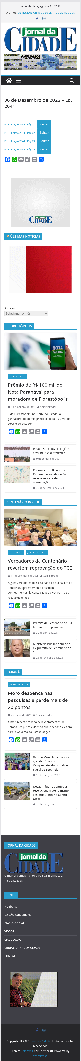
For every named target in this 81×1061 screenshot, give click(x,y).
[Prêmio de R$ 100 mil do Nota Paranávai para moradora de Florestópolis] (40, 351)
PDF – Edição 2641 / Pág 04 (19, 149)
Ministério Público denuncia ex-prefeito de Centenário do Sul (52, 648)
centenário (15, 552)
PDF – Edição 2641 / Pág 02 (19, 133)
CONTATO (10, 956)
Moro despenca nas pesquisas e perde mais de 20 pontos (38, 700)
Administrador (48, 406)
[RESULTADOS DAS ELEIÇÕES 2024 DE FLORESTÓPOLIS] (17, 454)
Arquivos (9, 308)
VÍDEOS (9, 931)
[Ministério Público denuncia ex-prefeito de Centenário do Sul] (17, 650)
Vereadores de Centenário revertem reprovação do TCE (40, 564)
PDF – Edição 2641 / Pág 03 (19, 141)
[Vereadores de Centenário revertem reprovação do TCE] (40, 527)
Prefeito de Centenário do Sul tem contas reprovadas (52, 625)
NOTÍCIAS (10, 906)
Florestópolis (17, 376)
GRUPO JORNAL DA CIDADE (22, 948)
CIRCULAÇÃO (12, 939)
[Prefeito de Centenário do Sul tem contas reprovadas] (17, 628)
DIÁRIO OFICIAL (14, 923)
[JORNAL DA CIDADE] (33, 855)
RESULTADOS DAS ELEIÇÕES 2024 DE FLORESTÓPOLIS (51, 451)
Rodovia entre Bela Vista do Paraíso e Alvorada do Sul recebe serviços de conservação (51, 476)
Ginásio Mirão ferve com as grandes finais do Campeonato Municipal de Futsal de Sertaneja (51, 763)
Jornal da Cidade (36, 552)
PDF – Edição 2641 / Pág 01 (19, 124)
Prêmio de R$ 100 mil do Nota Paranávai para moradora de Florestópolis (38, 392)
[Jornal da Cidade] (9, 80)
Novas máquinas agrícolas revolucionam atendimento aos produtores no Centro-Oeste (51, 793)
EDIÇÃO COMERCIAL (17, 915)
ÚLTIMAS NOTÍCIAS (25, 236)
